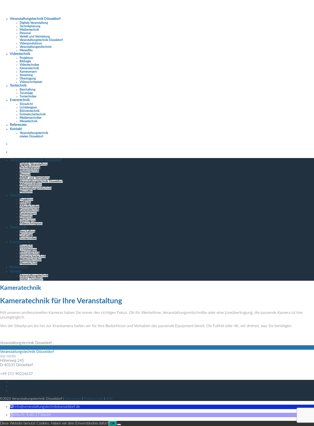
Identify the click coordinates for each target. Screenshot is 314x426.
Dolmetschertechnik (33, 114)
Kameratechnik (29, 68)
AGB (109, 398)
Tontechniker (28, 96)
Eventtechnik (20, 100)
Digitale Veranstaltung (34, 22)
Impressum (73, 398)
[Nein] (119, 424)
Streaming (26, 75)
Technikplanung (30, 26)
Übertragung (28, 78)
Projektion (26, 57)
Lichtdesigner (28, 107)
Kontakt (16, 129)
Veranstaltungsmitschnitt (36, 46)
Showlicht (26, 104)
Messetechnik (28, 121)
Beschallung (27, 89)
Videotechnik (20, 54)
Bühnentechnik (29, 110)
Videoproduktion (31, 43)
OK (112, 423)
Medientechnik (29, 29)
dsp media (8, 356)
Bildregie (25, 61)
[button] (45, 407)
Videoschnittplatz (31, 81)
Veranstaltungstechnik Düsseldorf (35, 19)
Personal (25, 33)
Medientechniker (30, 117)
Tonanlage (26, 93)
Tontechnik (18, 85)
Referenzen (18, 125)
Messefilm (26, 50)
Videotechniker (29, 64)
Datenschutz (93, 398)
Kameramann (28, 71)
